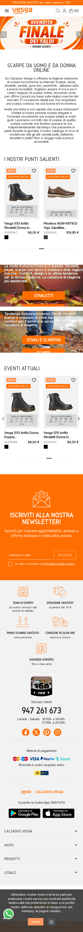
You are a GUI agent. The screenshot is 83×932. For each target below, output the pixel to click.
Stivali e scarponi (44, 339)
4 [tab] (34, 248)
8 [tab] (64, 248)
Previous (4, 419)
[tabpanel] (22, 205)
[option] (41, 33)
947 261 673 (41, 710)
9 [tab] (71, 248)
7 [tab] (56, 248)
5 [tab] (41, 248)
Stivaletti (43, 295)
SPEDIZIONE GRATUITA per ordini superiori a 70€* (41, 2)
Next (79, 419)
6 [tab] (49, 248)
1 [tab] (11, 248)
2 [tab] (19, 248)
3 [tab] (26, 248)
